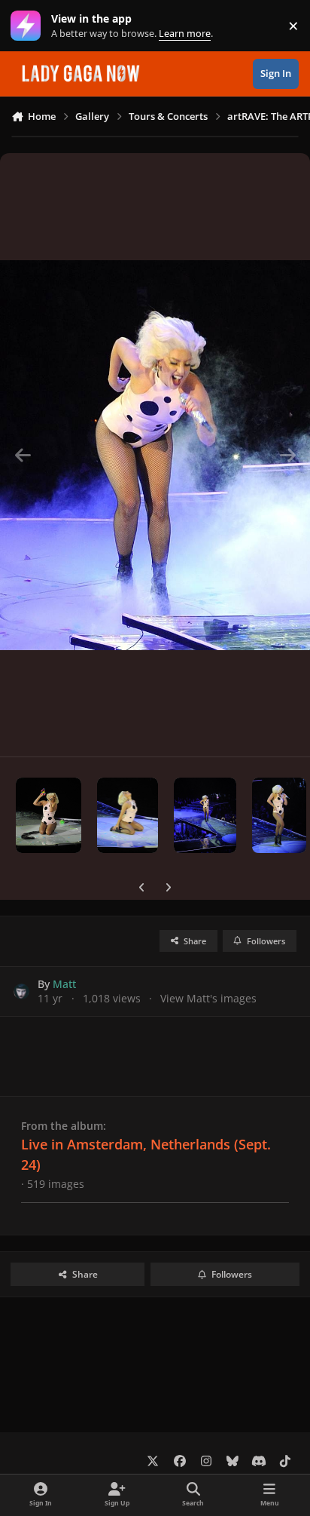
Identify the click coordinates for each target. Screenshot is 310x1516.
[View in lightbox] (155, 454)
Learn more (29, 26)
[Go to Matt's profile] (21, 991)
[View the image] (48, 815)
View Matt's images (208, 998)
